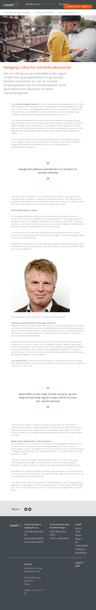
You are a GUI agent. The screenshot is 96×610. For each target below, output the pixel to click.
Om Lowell (63, 4)
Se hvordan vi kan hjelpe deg (33, 533)
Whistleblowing (80, 552)
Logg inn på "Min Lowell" (33, 542)
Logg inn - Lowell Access (59, 538)
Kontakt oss (78, 540)
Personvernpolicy (80, 545)
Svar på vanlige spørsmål (33, 538)
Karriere (78, 535)
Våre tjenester (49, 4)
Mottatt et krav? (33, 4)
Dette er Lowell (78, 529)
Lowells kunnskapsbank (44, 12)
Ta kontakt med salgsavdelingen (17, 12)
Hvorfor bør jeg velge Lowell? (58, 533)
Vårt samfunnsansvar (68, 12)
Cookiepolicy (80, 549)
